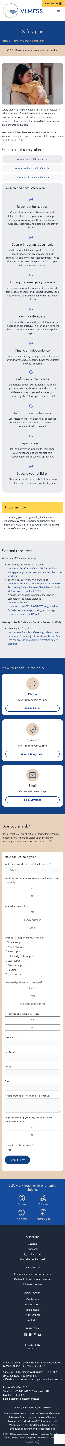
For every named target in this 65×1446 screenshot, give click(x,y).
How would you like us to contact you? (23, 982)
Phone (8, 1066)
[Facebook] (30, 1334)
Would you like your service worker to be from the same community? (32, 880)
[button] (53, 3)
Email (7, 1081)
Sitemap (32, 1348)
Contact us (32, 1319)
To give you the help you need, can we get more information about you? (28, 1119)
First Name (10, 1037)
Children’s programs (33, 1284)
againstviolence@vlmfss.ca (24, 1398)
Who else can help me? (32, 1259)
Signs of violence (33, 1254)
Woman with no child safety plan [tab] (32, 168)
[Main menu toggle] (58, 10)
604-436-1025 (19, 1387)
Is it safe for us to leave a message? (22, 1013)
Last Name (10, 1052)
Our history (32, 1299)
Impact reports (33, 1304)
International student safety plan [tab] (32, 177)
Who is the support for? (16, 906)
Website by (30, 1442)
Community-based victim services (32, 1274)
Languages (32, 1248)
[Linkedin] (25, 1334)
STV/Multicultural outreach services (32, 1279)
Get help (32, 1243)
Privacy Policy (32, 1344)
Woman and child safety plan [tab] (32, 159)
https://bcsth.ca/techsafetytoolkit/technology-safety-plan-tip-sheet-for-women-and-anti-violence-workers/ (35, 572)
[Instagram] (34, 1334)
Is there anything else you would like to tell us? (27, 1095)
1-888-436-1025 (22, 1391)
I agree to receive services (18, 1145)
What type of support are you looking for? (25, 937)
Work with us (32, 1314)
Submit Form (17, 1160)
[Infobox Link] (21, 1200)
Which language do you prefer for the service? (28, 864)
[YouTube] (39, 1334)
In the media (32, 1309)
